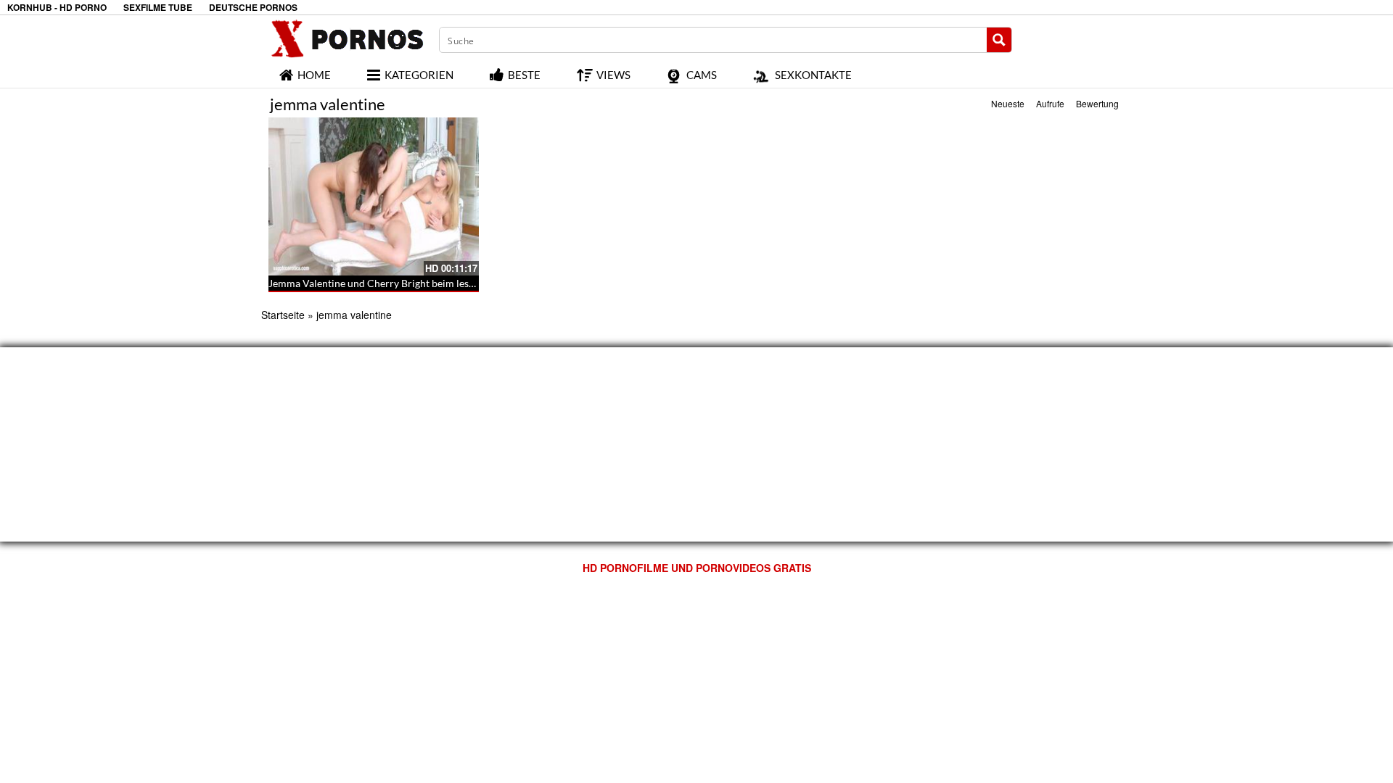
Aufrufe (1050, 103)
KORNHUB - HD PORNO (57, 7)
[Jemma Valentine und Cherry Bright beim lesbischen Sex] (373, 196)
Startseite (283, 314)
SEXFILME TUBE (157, 7)
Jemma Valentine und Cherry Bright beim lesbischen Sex (394, 283)
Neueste (1007, 103)
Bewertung (1097, 103)
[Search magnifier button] (999, 40)
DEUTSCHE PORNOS (253, 7)
